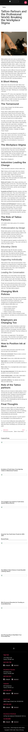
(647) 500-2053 (7, 690)
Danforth (6, 684)
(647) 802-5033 (7, 676)
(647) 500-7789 (7, 662)
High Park (6, 655)
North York (6, 699)
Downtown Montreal (9, 714)
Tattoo (4, 7)
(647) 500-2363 (7, 704)
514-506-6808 (7, 718)
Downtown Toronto (9, 669)
